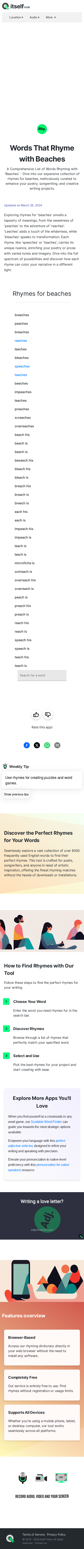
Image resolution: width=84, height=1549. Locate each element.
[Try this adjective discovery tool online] (42, 1216)
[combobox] (42, 675)
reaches (21, 341)
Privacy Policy (56, 1534)
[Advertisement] (42, 66)
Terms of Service (33, 1534)
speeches (22, 366)
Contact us (40, 1543)
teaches (21, 375)
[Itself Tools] (42, 1488)
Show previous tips (16, 794)
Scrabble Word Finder (46, 1122)
